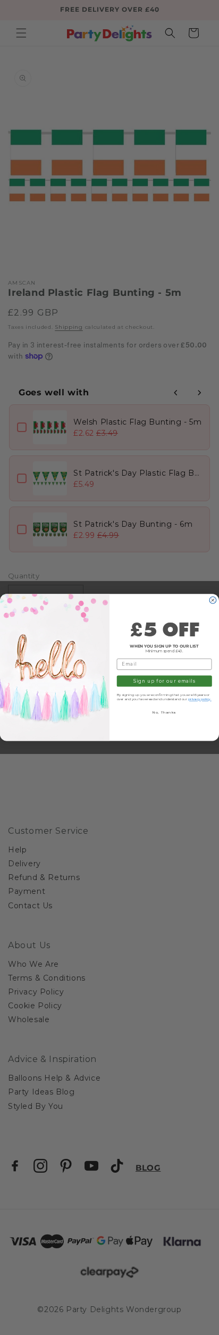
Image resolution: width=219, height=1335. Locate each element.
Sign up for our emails (164, 681)
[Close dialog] (212, 600)
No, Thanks (164, 712)
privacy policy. (200, 699)
